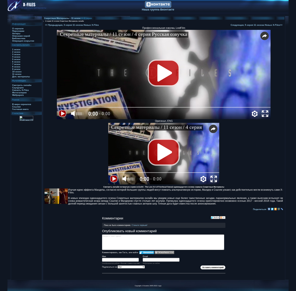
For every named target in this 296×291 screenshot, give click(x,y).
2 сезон (16, 52)
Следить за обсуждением (222, 217)
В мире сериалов (21, 104)
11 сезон (16, 74)
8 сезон (16, 66)
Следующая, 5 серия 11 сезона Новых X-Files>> (256, 25)
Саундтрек (18, 87)
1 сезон (16, 49)
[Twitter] (272, 209)
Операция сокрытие (23, 41)
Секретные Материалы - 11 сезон (62, 18)
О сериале (18, 28)
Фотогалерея (19, 92)
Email (145, 256)
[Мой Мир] (278, 209)
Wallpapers (18, 95)
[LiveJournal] (282, 209)
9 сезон (16, 69)
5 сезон (16, 59)
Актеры (16, 33)
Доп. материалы (21, 76)
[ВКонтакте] (269, 209)
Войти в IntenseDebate (146, 252)
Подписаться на (110, 267)
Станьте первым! (139, 225)
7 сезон (16, 64)
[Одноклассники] (275, 209)
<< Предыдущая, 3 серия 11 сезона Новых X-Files (72, 25)
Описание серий (21, 36)
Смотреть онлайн (21, 85)
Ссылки (16, 106)
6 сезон (16, 62)
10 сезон (16, 71)
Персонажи (18, 31)
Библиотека (18, 38)
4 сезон (16, 57)
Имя (104, 256)
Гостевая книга (20, 109)
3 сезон (16, 54)
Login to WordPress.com (164, 252)
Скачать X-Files (20, 90)
